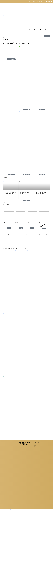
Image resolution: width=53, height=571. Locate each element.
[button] (4, 236)
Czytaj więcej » (7, 195)
